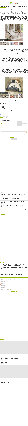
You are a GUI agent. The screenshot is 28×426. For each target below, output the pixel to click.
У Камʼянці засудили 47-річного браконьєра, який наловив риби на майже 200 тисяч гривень (14, 271)
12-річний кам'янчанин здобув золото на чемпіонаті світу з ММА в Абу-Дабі (13, 206)
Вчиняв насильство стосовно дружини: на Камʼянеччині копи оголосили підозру (13, 191)
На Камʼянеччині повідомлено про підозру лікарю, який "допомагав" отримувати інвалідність (13, 195)
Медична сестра (4, 379)
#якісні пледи (3, 114)
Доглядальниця (4, 362)
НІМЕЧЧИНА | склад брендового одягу (7, 382)
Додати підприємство (14, 291)
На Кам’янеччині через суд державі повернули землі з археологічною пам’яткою (13, 202)
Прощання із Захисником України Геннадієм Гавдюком (11, 274)
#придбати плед (7, 114)
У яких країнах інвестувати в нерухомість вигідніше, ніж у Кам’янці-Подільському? (13, 213)
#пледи (1, 114)
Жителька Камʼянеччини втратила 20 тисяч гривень (10, 198)
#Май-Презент (11, 114)
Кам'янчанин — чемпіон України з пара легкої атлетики (10, 187)
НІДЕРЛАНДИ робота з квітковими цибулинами (9, 358)
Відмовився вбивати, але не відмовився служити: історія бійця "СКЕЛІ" (13, 209)
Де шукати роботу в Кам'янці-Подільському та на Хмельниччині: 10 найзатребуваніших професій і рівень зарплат (13, 265)
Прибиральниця (4, 354)
